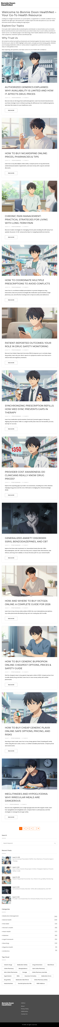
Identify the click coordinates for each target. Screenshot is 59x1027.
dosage (25, 972)
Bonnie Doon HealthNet (8, 4)
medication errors (46, 976)
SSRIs (18, 976)
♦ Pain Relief (5, 924)
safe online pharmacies (10, 972)
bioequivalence (23, 968)
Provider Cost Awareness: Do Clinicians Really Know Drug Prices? (25, 475)
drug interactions (37, 965)
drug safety (7, 980)
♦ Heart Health (6, 931)
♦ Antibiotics (6, 951)
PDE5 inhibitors (41, 983)
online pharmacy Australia (39, 972)
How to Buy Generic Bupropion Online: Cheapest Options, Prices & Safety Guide (28, 665)
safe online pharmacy (38, 968)
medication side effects (22, 980)
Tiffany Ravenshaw (16, 97)
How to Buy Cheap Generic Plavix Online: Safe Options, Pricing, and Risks (27, 731)
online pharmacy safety (40, 980)
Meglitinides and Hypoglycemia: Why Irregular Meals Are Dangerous (26, 797)
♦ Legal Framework (7, 939)
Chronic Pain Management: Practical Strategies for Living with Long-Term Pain (26, 219)
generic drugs (8, 965)
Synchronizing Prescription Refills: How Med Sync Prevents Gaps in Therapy (29, 409)
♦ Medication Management (10, 916)
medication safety (22, 965)
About (23, 1006)
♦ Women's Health (7, 927)
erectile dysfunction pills (24, 983)
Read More (11, 110)
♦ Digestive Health (7, 947)
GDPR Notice (24, 1011)
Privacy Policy (25, 1009)
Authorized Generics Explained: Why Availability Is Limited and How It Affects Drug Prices (29, 90)
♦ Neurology (5, 943)
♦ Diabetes (5, 935)
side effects (50, 965)
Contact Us (24, 1014)
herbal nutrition (8, 983)
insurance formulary (30, 976)
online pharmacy (9, 968)
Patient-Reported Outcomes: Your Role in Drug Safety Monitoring (32, 879)
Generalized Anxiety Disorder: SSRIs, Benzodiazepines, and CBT (31, 889)
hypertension (8, 976)
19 (38, 828)
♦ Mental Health (6, 920)
